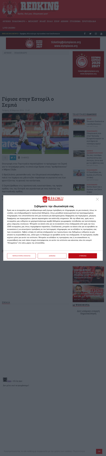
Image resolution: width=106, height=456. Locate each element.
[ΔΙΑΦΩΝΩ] (98, 200)
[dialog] (53, 228)
